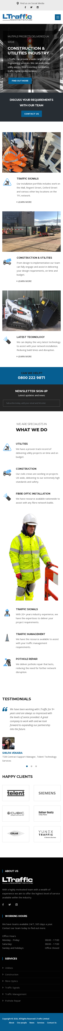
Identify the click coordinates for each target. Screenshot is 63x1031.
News (32, 1022)
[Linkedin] (37, 7)
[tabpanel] (31, 735)
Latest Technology (31, 337)
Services (40, 1022)
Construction (26, 468)
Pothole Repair (26, 659)
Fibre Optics (11, 981)
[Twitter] (31, 7)
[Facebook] (25, 7)
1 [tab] (26, 766)
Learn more (24, 202)
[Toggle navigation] (58, 17)
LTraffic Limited (42, 1018)
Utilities (22, 443)
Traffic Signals (28, 178)
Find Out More (20, 81)
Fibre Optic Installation (33, 493)
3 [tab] (36, 766)
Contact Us (31, 114)
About (11, 1022)
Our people (22, 1022)
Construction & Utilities (34, 257)
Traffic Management (30, 634)
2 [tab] (31, 766)
